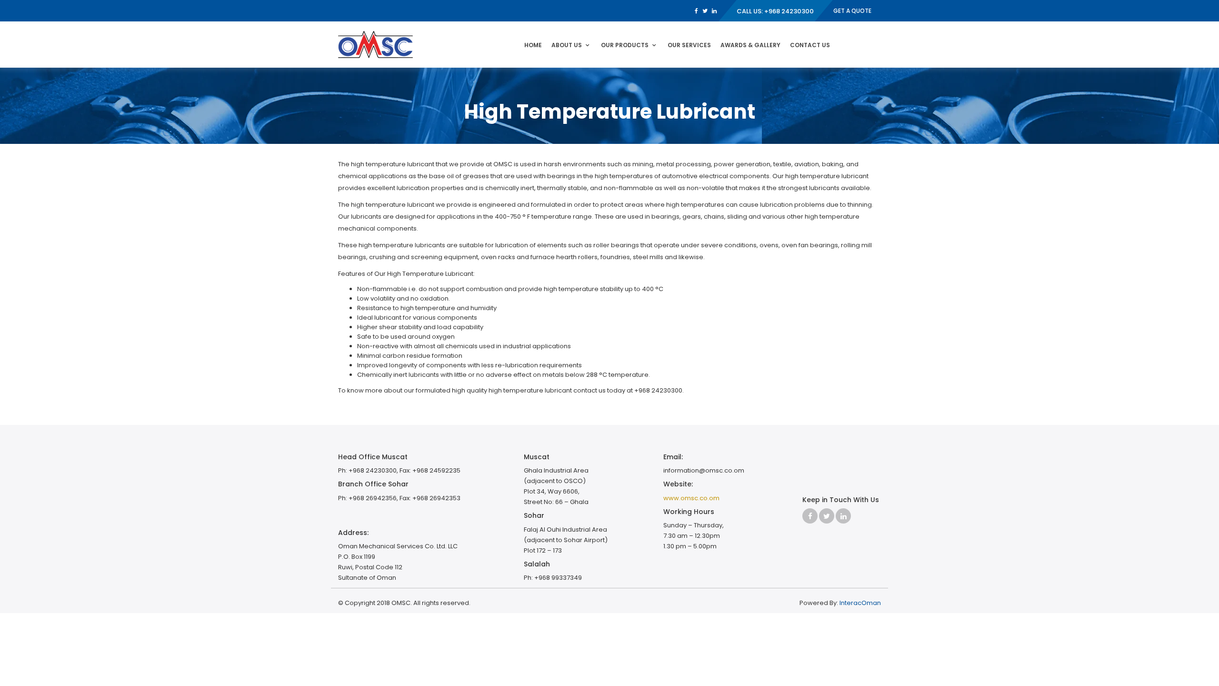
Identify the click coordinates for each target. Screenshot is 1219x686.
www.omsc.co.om (691, 498)
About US (566, 45)
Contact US (810, 45)
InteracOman (860, 602)
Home (533, 45)
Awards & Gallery (750, 45)
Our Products (625, 45)
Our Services (689, 45)
